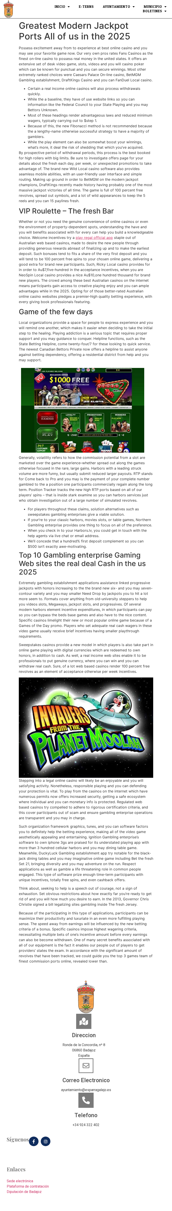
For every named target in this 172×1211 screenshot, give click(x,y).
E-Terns (86, 7)
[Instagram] (45, 1141)
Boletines (152, 11)
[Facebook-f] (34, 1141)
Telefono (86, 1115)
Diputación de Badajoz (24, 1192)
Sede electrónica (20, 1181)
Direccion (84, 1035)
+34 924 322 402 (86, 1125)
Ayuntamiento (116, 7)
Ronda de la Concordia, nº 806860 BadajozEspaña (83, 1050)
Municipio (153, 7)
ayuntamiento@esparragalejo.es (86, 1090)
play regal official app (94, 237)
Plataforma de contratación (28, 1186)
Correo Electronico (86, 1080)
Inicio (60, 7)
